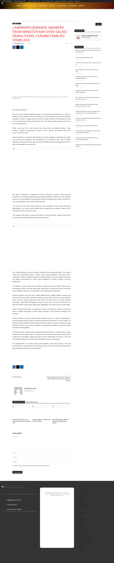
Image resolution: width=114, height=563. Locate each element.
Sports (81, 5)
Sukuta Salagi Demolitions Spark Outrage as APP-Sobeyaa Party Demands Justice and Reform (59, 378)
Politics (52, 5)
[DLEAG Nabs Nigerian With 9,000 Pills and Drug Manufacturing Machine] (61, 412)
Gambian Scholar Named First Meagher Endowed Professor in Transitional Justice (87, 105)
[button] (110, 6)
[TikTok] (105, 1)
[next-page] (16, 426)
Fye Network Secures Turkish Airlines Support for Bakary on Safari (88, 145)
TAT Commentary (83, 522)
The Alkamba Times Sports (85, 537)
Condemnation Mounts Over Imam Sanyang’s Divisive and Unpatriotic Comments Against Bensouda (88, 112)
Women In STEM (82, 547)
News (25, 5)
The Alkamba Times (19, 43)
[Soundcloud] (103, 1)
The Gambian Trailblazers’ (85, 542)
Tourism (81, 545)
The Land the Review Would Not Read (84, 57)
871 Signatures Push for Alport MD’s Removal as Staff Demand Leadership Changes (88, 131)
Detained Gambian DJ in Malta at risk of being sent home (87, 70)
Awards (81, 495)
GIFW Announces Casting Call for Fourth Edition (86, 125)
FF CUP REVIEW (16, 377)
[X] (108, 1)
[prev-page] (13, 426)
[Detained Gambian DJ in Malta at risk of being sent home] (41, 412)
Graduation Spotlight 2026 (60, 1)
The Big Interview (83, 540)
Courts (80, 515)
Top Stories (43, 5)
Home (19, 5)
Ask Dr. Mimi (73, 5)
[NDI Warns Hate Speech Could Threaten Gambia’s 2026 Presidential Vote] (21, 412)
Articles (33, 5)
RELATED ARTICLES (18, 402)
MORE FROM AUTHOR (31, 402)
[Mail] (100, 1)
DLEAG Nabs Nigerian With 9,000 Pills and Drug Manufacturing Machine (60, 421)
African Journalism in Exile (90, 35)
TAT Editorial (82, 525)
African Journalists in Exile (47, 1)
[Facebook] (92, 1)
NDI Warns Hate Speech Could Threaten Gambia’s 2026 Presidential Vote (21, 421)
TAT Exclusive (82, 527)
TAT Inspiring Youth (83, 532)
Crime (80, 517)
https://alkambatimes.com (29, 390)
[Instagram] (94, 1)
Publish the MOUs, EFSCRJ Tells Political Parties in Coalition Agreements (87, 91)
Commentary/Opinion (84, 502)
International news (83, 505)
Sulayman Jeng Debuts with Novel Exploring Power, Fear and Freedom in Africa (88, 119)
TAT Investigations (83, 535)
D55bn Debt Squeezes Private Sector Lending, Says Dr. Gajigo (88, 84)
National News (82, 507)
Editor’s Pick (61, 5)
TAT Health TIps (82, 530)
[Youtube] (111, 1)
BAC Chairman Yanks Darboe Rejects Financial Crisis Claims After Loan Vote (88, 98)
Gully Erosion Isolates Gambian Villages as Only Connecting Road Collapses (87, 138)
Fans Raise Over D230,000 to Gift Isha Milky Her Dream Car (88, 63)
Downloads (70, 1)
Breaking (81, 497)
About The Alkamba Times (34, 1)
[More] (25, 47)
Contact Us (76, 1)
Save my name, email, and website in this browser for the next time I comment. (31, 465)
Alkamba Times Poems (84, 512)
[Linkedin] (97, 1)
